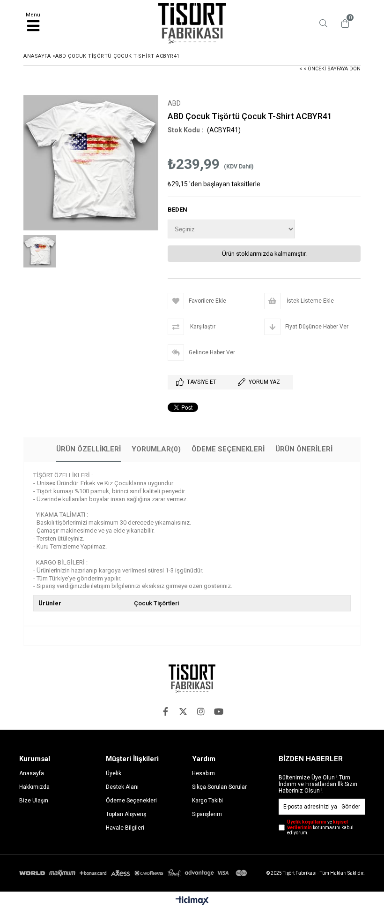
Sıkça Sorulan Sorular (219, 787)
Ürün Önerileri (303, 449)
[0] (343, 23)
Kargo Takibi (207, 800)
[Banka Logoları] (134, 873)
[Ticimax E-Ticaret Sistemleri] (192, 901)
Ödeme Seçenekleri (228, 449)
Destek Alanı (122, 787)
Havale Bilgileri (125, 827)
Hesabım (203, 773)
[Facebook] (165, 711)
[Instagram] (201, 711)
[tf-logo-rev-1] (192, 678)
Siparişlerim (207, 814)
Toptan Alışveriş (126, 814)
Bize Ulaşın (33, 800)
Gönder (350, 806)
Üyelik (113, 773)
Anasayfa (31, 773)
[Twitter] (183, 711)
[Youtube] (219, 711)
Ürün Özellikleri (88, 449)
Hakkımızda (34, 787)
